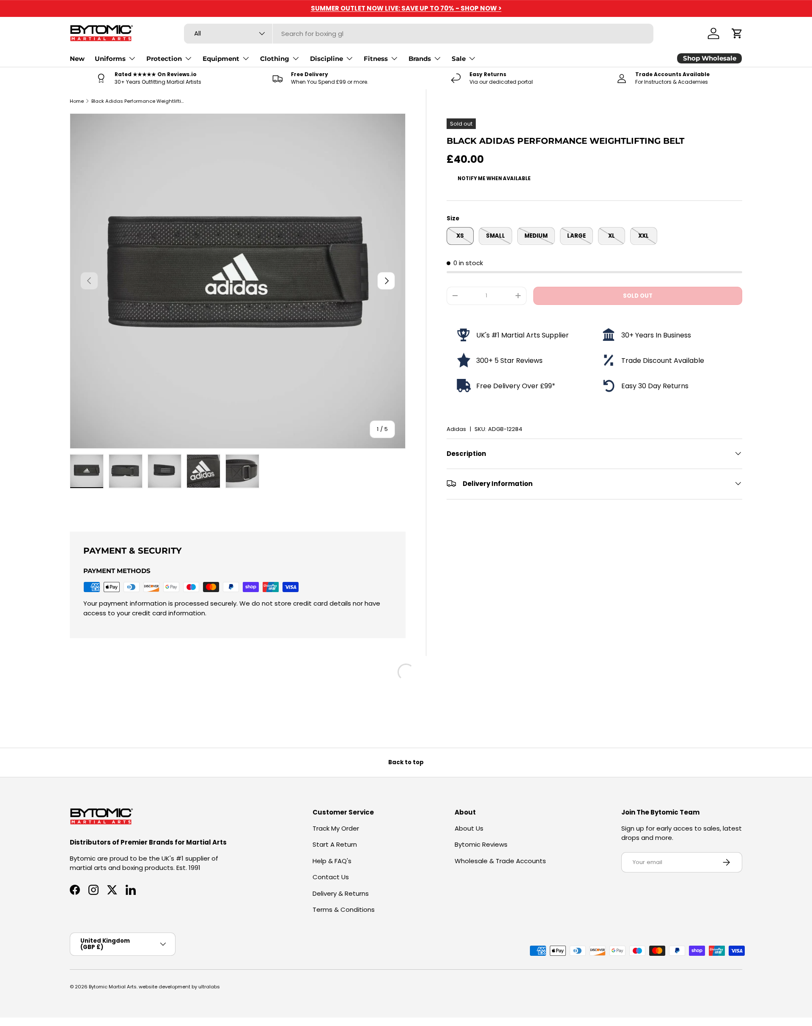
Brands (420, 59)
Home (77, 101)
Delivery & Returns (341, 893)
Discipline (326, 59)
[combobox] (419, 34)
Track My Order (336, 828)
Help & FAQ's (332, 860)
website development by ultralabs (179, 986)
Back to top (406, 762)
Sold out (638, 295)
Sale (459, 59)
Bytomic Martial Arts (113, 986)
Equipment (221, 59)
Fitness (376, 59)
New (77, 59)
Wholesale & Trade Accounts (500, 860)
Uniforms (110, 59)
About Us (469, 828)
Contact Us (331, 876)
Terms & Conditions (344, 909)
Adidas (456, 429)
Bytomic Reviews (481, 844)
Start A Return (335, 844)
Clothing (274, 59)
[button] (737, 33)
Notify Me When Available (494, 178)
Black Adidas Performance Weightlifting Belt (139, 101)
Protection (164, 59)
